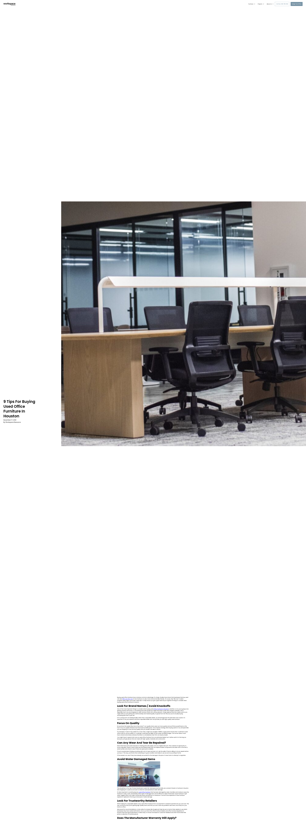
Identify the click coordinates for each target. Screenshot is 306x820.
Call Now (282, 4)
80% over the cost (128, 699)
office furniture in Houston (161, 709)
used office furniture (144, 792)
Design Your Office (296, 4)
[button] (252, 4)
